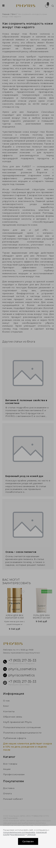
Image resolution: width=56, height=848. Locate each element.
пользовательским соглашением (19, 832)
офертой (31, 834)
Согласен (28, 841)
